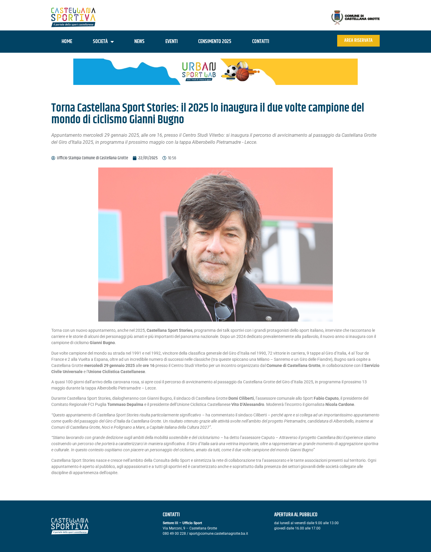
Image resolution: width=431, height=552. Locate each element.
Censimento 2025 (214, 41)
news (139, 41)
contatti (260, 41)
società (100, 41)
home (67, 41)
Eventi (171, 41)
